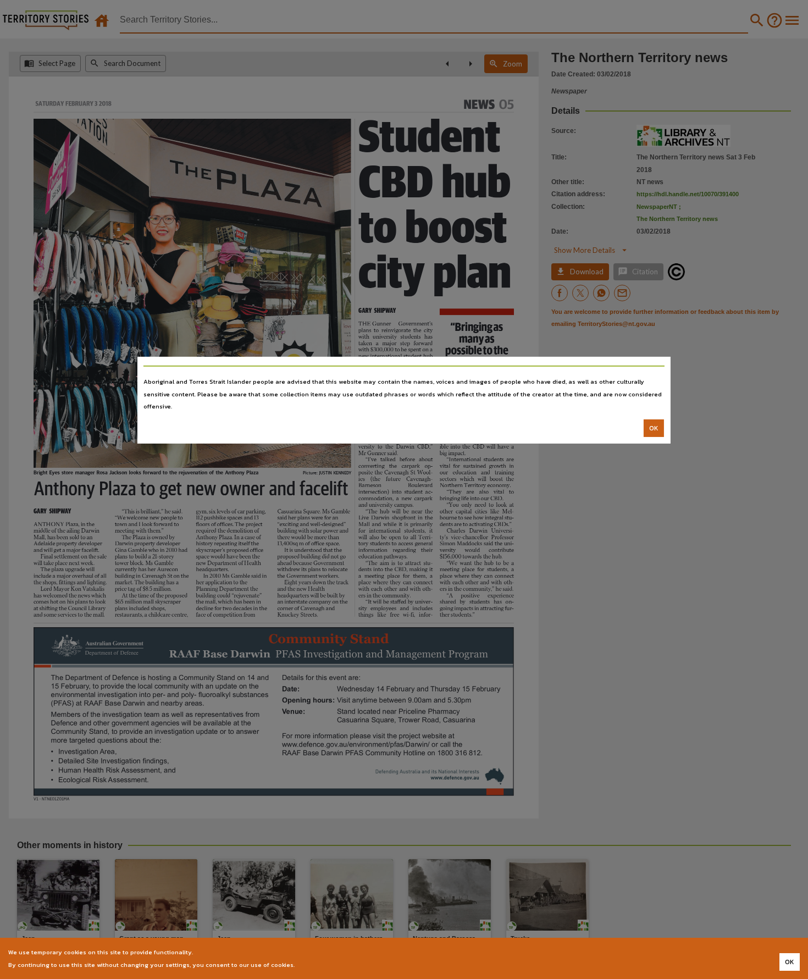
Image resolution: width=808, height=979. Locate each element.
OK (653, 428)
